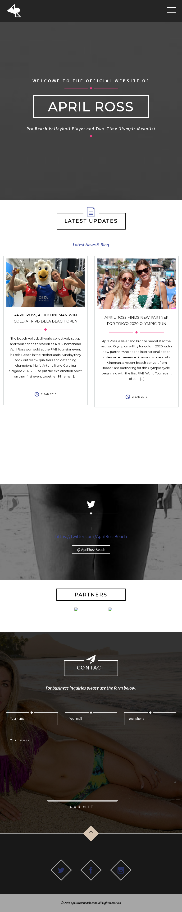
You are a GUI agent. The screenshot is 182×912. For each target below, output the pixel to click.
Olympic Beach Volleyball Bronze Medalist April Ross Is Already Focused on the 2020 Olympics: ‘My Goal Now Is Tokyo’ (144, 328)
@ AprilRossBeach (91, 550)
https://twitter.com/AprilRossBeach (91, 536)
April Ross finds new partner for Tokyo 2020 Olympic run (53, 320)
